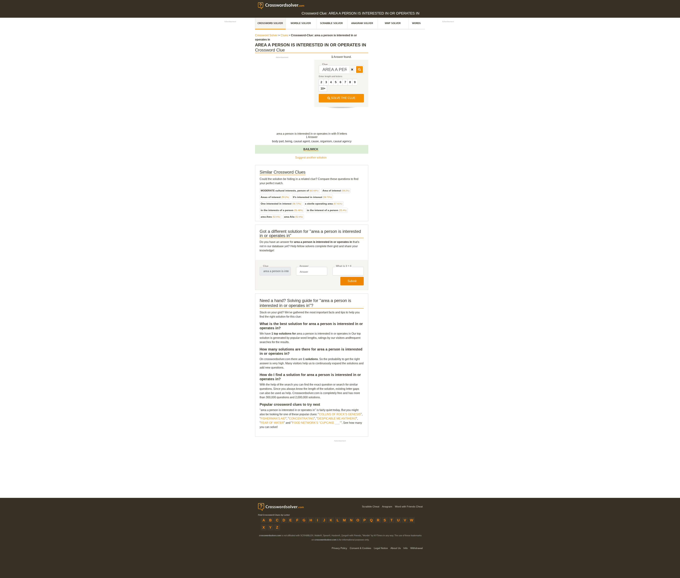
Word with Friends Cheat (409, 506)
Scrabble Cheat (370, 506)
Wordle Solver (301, 23)
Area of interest (335, 190)
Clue (325, 64)
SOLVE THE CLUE (342, 97)
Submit (352, 281)
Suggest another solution (311, 157)
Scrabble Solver (331, 23)
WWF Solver (393, 23)
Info (405, 548)
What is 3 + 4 (343, 266)
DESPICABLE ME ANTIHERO (337, 418)
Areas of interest (275, 197)
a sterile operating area (323, 203)
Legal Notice (381, 548)
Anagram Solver (362, 23)
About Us (395, 548)
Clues (284, 35)
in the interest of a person (327, 210)
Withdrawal (416, 548)
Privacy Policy (339, 548)
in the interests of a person (282, 210)
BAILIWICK (310, 149)
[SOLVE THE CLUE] (359, 69)
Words (416, 23)
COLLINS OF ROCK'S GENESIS (340, 414)
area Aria (293, 216)
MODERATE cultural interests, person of (290, 190)
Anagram (387, 506)
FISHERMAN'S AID (273, 418)
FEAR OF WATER (272, 422)
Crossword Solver (270, 23)
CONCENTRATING (301, 418)
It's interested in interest (312, 197)
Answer (303, 266)
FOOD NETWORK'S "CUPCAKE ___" (316, 422)
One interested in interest (281, 203)
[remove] (352, 69)
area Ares (270, 216)
